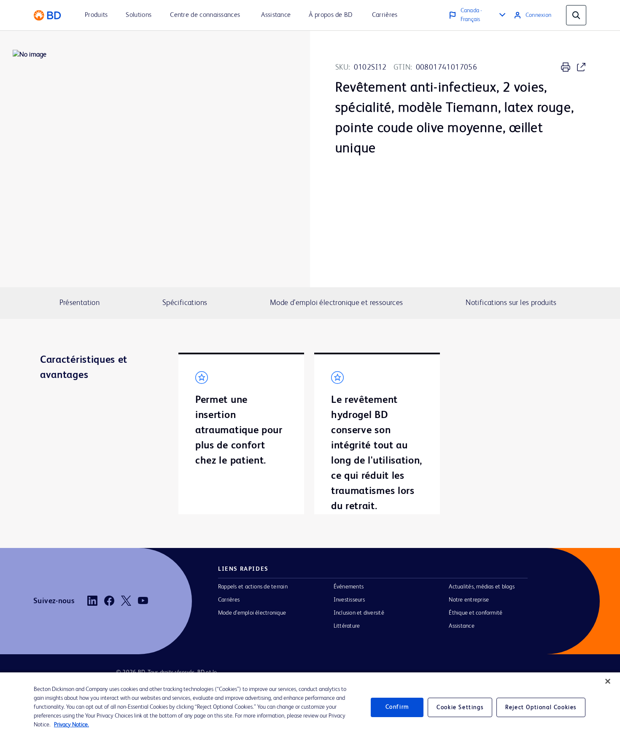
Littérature (347, 626)
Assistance (461, 626)
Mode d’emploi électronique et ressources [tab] (336, 303)
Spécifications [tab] (184, 303)
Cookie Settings (460, 707)
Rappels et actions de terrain (253, 587)
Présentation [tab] (79, 303)
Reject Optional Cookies (541, 707)
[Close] (607, 681)
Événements (349, 587)
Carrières (229, 600)
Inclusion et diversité (359, 613)
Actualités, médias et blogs (481, 587)
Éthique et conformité (475, 613)
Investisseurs (349, 600)
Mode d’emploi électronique (252, 613)
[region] (310, 707)
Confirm (397, 707)
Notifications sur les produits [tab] (511, 303)
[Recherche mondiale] (576, 15)
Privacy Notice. (71, 725)
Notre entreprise (469, 600)
